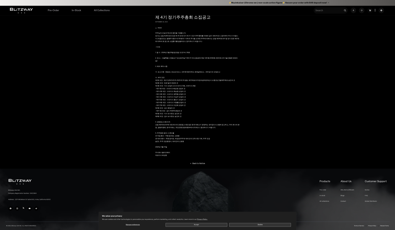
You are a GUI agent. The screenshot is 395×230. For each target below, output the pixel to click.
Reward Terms (384, 226)
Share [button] (160, 28)
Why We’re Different (347, 190)
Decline (260, 225)
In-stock (322, 195)
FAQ (366, 195)
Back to (198, 164)
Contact (343, 201)
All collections (324, 201)
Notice (367, 190)
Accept (196, 225)
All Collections (102, 10)
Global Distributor (371, 201)
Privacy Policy (372, 226)
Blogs (342, 195)
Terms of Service (359, 226)
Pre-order (323, 190)
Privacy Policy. (202, 219)
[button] (102, 10)
